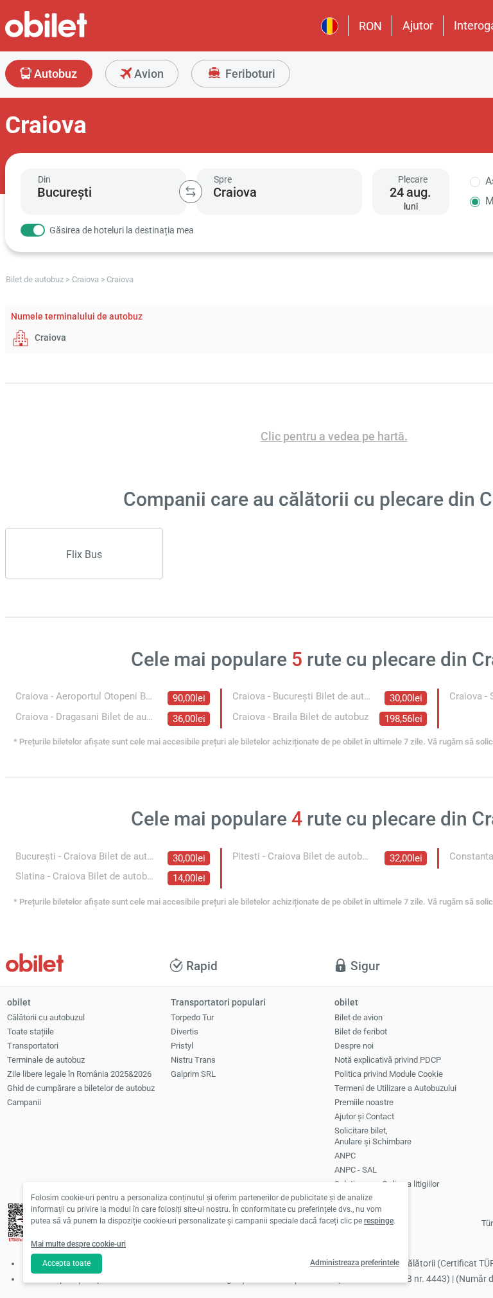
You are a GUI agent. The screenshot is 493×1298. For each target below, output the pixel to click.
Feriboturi (249, 73)
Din (44, 179)
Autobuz (54, 73)
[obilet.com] (77, 36)
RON (370, 26)
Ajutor (417, 25)
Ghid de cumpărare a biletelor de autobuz (81, 1088)
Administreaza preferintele (354, 1262)
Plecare (413, 179)
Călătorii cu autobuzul (46, 1017)
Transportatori (32, 1045)
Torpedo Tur (192, 1017)
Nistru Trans (193, 1060)
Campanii (24, 1102)
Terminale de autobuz (46, 1060)
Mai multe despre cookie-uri (78, 1243)
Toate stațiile (30, 1031)
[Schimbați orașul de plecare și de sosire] (190, 191)
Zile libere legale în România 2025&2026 (79, 1074)
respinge (379, 1220)
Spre (223, 179)
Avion (148, 73)
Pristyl (182, 1045)
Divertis (184, 1031)
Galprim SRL (193, 1074)
